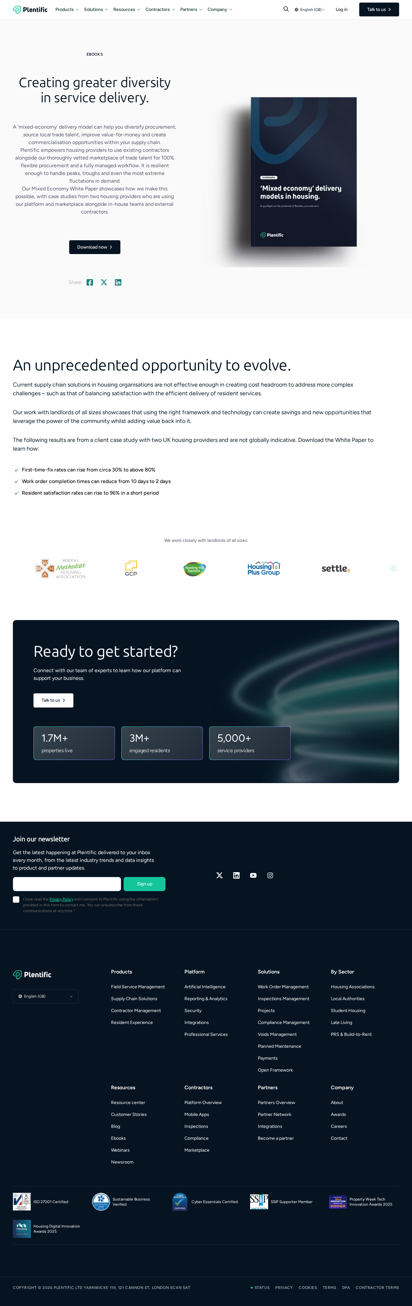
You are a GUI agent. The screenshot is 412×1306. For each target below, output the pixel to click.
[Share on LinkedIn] (118, 282)
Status (262, 1287)
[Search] (286, 9)
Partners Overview (276, 1102)
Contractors (157, 9)
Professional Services (206, 1034)
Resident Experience (132, 1022)
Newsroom (122, 1162)
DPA (346, 1287)
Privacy (284, 1287)
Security (192, 1010)
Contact (339, 1138)
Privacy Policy (61, 899)
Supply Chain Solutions (134, 998)
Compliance (196, 1138)
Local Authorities (348, 998)
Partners (188, 9)
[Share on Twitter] (104, 282)
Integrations (196, 1022)
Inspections (196, 1126)
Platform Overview (203, 1102)
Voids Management (277, 1034)
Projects (266, 1010)
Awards (338, 1114)
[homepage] (30, 9)
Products (64, 9)
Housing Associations (353, 987)
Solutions (93, 9)
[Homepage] (46, 975)
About (337, 1102)
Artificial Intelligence (205, 987)
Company (217, 9)
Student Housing (348, 1010)
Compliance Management (284, 1022)
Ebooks (118, 1138)
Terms (329, 1287)
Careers (339, 1126)
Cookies (308, 1287)
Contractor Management (136, 1010)
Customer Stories (129, 1114)
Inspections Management (283, 998)
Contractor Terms (377, 1287)
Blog (115, 1126)
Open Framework (275, 1070)
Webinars (120, 1150)
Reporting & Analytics (206, 998)
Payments (268, 1058)
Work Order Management (283, 987)
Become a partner (276, 1138)
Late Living (341, 1022)
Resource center (128, 1102)
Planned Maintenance (279, 1046)
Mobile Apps (196, 1114)
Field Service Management (138, 987)
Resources (124, 9)
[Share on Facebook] (90, 282)
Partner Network (274, 1114)
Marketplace (197, 1150)
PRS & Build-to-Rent (351, 1034)
